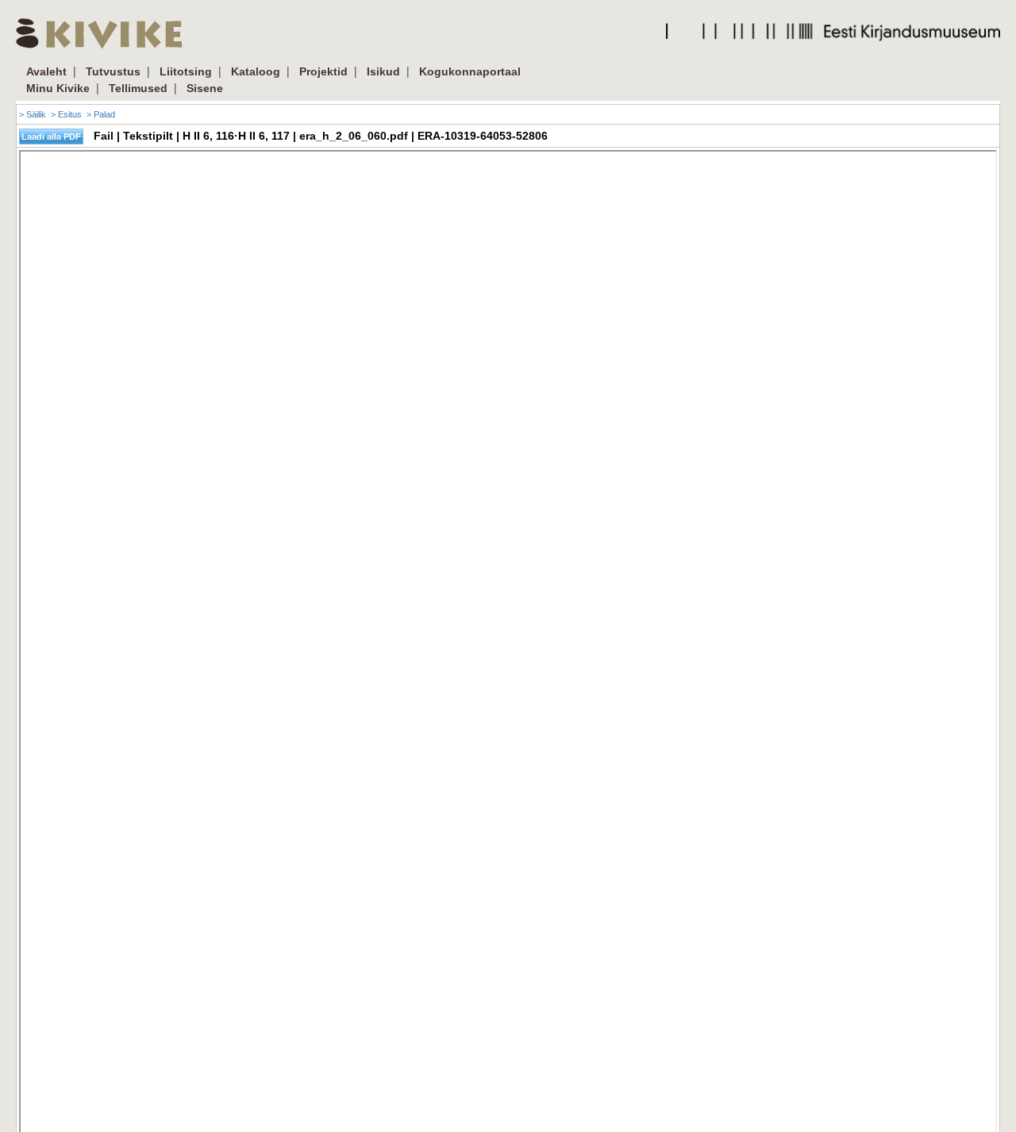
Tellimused (138, 88)
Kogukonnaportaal (470, 71)
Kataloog (255, 71)
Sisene (205, 88)
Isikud (383, 71)
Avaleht (46, 71)
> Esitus (66, 114)
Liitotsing (186, 71)
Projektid (323, 71)
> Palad (101, 114)
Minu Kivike (58, 88)
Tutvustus (113, 71)
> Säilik (32, 114)
